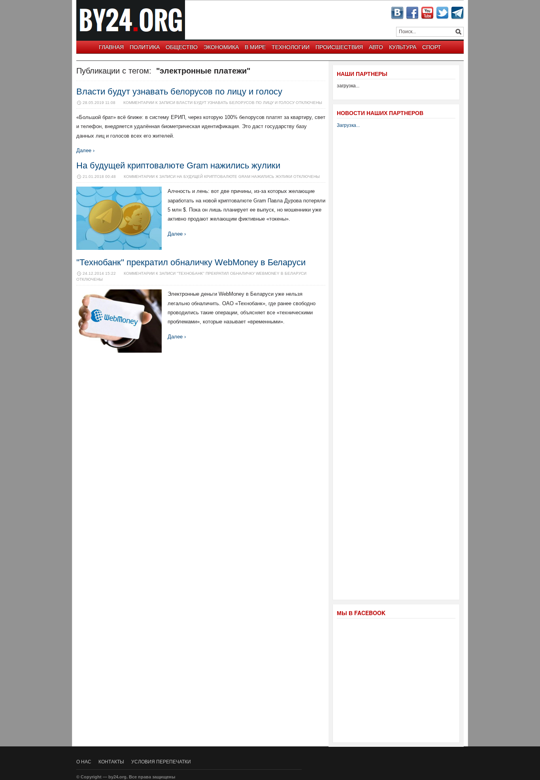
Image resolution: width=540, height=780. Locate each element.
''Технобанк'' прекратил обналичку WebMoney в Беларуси (191, 262)
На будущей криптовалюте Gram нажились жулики (178, 165)
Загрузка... (348, 125)
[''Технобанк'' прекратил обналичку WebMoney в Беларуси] (119, 351)
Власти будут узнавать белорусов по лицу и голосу (179, 91)
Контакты (111, 762)
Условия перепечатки (161, 762)
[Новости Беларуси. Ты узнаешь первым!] (132, 37)
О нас (83, 762)
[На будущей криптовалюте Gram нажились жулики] (119, 248)
